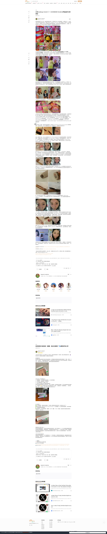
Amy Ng (38, 289)
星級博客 (51, 3)
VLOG (59, 3)
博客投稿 (42, 528)
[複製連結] (29, 71)
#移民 (74, 521)
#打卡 (63, 521)
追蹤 (69, 19)
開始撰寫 (79, 1)
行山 (77, 3)
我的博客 (50, 527)
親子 (70, 3)
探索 (44, 3)
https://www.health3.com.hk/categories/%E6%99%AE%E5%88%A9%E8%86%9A (52, 444)
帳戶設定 (50, 523)
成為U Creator (39, 3)
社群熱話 (34, 3)
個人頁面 (50, 521)
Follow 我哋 (54, 265)
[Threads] (29, 69)
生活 (73, 3)
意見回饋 (42, 527)
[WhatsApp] (29, 66)
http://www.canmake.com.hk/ (49, 248)
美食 (61, 3)
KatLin (53, 289)
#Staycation (71, 521)
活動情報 (55, 454)
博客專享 (55, 3)
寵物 (75, 3)
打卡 (40, 454)
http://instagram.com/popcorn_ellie (43, 254)
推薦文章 (47, 3)
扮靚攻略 (52, 454)
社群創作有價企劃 (28, 3)
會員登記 (75, 1)
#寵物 (58, 521)
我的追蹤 (50, 525)
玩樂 (68, 3)
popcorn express (41, 18)
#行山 (61, 521)
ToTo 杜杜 (69, 289)
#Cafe (67, 521)
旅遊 (64, 3)
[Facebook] (29, 64)
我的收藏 (50, 524)
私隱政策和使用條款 (25, 532)
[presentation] (35, 286)
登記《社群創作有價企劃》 (46, 261)
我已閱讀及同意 (88, 532)
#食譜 (65, 521)
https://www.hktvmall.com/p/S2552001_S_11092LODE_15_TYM (54, 445)
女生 (66, 3)
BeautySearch (61, 289)
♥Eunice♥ (46, 289)
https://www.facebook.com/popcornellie (44, 253)
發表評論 (38, 297)
